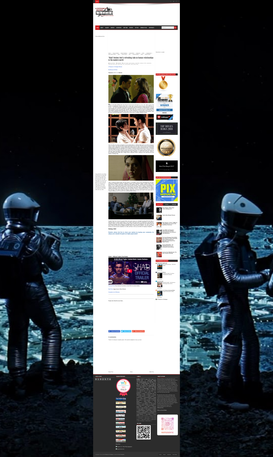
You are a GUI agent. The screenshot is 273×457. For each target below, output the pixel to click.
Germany (144, 385)
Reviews (131, 27)
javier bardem (145, 411)
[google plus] (176, 1)
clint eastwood (145, 403)
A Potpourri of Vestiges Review (115, 66)
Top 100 (136, 27)
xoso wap (102, 180)
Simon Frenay (135, 64)
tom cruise (151, 390)
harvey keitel (139, 406)
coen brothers (153, 403)
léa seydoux (148, 409)
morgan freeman (139, 414)
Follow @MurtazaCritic (100, 36)
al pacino (154, 394)
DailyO (160, 388)
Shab (132, 64)
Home (97, 27)
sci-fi (149, 387)
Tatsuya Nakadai (141, 410)
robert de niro (143, 390)
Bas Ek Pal (137, 108)
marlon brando (148, 392)
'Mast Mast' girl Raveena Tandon (129, 149)
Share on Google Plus (139, 331)
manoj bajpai (146, 388)
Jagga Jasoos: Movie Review (119, 289)
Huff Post (160, 387)
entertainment (149, 63)
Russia (149, 394)
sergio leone (139, 394)
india (116, 64)
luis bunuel (140, 418)
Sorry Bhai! (143, 108)
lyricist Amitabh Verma (121, 190)
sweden (154, 409)
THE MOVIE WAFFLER (162, 263)
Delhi (145, 63)
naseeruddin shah (151, 393)
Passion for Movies (161, 272)
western (143, 393)
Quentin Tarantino (148, 402)
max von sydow (151, 412)
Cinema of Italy (143, 27)
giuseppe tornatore (153, 415)
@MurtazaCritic (160, 407)
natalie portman (147, 418)
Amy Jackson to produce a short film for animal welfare (127, 285)
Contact (112, 27)
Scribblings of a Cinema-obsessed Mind (166, 290)
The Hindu (173, 384)
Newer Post (110, 371)
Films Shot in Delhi (111, 64)
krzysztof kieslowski (142, 412)
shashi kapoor (153, 419)
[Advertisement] (152, 15)
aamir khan (145, 384)
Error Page (175, 454)
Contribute (151, 27)
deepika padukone (152, 385)
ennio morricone (147, 400)
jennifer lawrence (142, 396)
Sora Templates (121, 454)
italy (137, 383)
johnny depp (147, 406)
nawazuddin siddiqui (151, 380)
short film (151, 381)
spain (148, 389)
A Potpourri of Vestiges (162, 299)
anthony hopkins (153, 407)
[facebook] (170, 1)
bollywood (142, 63)
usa (146, 379)
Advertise (169, 454)
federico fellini (141, 405)
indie (153, 379)
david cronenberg (145, 415)
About (102, 27)
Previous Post (111, 285)
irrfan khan (142, 387)
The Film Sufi (160, 281)
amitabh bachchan (145, 383)
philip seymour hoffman (146, 419)
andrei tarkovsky (144, 407)
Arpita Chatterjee (132, 63)
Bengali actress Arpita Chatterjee (143, 149)
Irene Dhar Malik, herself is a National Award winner (138, 188)
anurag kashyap (142, 381)
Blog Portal (118, 444)
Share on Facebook (115, 331)
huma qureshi (142, 389)
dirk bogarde (141, 409)
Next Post (110, 289)
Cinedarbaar (139, 392)
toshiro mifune (143, 398)
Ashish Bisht (137, 63)
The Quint (169, 388)
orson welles (148, 414)
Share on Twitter (127, 331)
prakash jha (154, 389)
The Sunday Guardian (161, 385)
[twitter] (173, 1)
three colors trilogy (141, 420)
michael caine (139, 397)
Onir (123, 64)
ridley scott (154, 388)
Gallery (107, 27)
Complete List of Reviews (114, 292)
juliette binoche (153, 411)
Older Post (151, 371)
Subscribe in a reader (160, 52)
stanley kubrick (147, 401)
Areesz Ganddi (125, 63)
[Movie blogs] (163, 91)
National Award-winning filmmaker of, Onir (135, 104)
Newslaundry (164, 388)
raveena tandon (127, 64)
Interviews (118, 27)
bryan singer (149, 410)
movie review (120, 64)
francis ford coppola (150, 405)
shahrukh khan (140, 380)
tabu (145, 394)
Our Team (125, 27)
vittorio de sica (148, 420)
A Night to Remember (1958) (168, 291)
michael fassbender (148, 397)
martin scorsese (151, 396)
